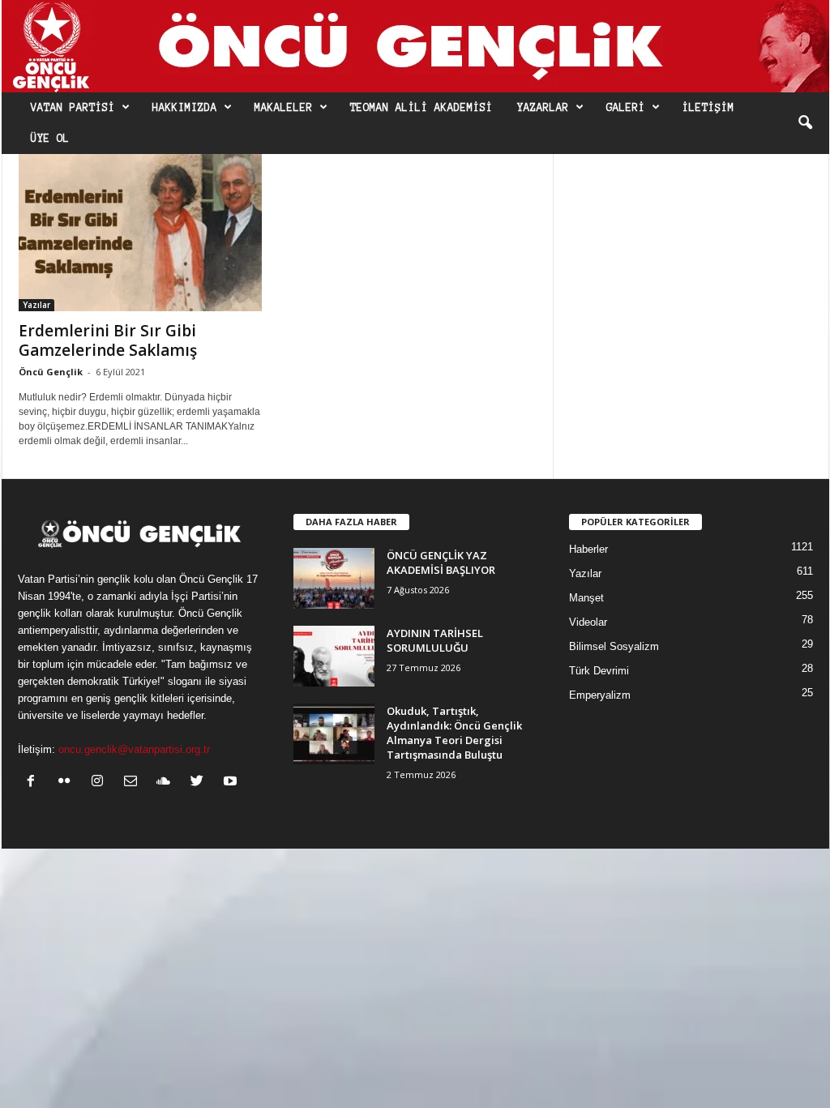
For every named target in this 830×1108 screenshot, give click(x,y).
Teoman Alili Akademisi (421, 107)
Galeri (625, 107)
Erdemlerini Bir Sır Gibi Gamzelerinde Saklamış (108, 340)
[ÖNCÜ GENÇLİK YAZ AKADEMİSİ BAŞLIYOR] (333, 578)
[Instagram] (101, 782)
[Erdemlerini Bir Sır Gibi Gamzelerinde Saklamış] (140, 232)
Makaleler (284, 107)
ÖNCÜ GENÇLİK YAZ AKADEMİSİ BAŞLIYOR (441, 562)
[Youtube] (232, 782)
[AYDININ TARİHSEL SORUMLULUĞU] (333, 656)
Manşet (586, 598)
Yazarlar (543, 107)
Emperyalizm (600, 695)
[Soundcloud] (167, 782)
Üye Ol (50, 138)
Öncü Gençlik (51, 372)
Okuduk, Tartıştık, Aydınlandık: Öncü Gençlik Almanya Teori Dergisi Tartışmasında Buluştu (454, 733)
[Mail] (134, 782)
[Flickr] (67, 782)
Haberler (588, 549)
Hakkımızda (184, 107)
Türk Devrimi (599, 671)
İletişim (708, 107)
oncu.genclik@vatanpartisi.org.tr (134, 749)
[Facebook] (34, 782)
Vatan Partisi (73, 107)
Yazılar (36, 304)
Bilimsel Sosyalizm (614, 646)
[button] (805, 123)
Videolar (588, 622)
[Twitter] (200, 782)
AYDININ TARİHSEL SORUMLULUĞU (435, 640)
